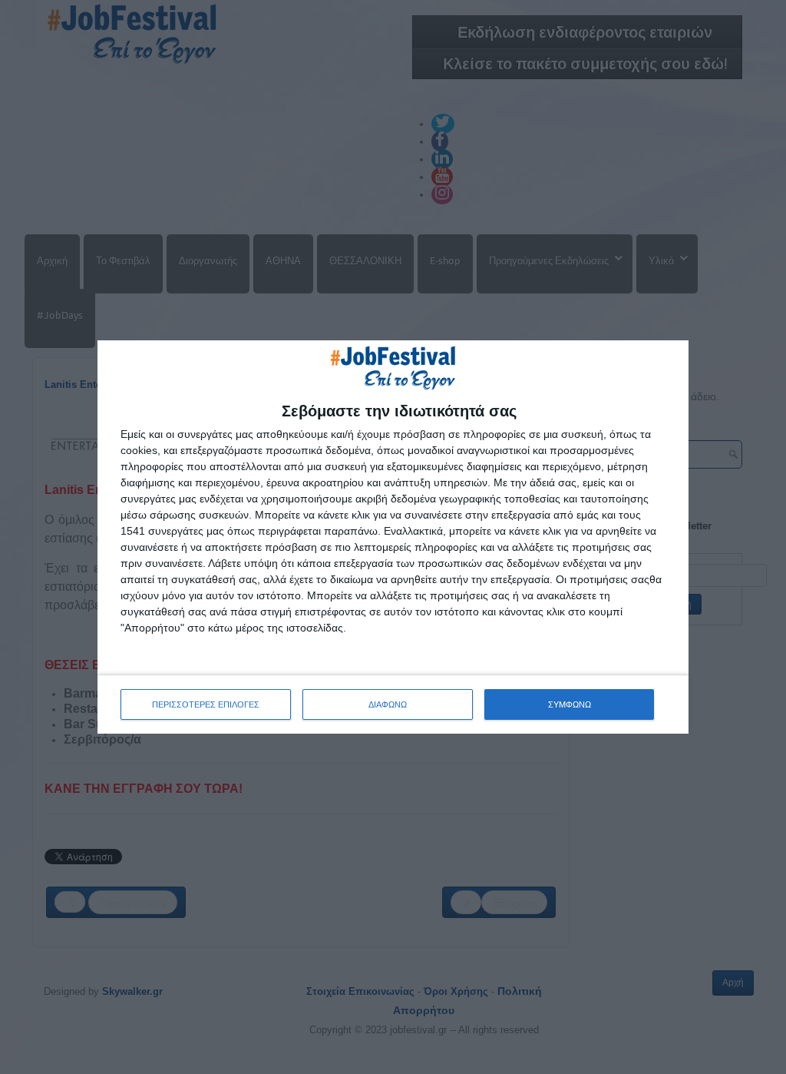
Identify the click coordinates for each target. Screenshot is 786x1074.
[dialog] (393, 537)
